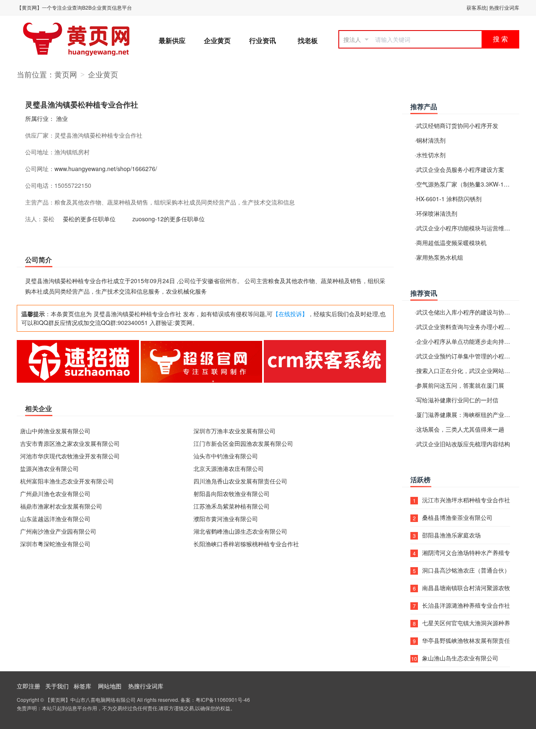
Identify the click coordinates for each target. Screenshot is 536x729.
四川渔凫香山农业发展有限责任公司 (240, 481)
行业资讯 (262, 40)
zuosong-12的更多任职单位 (168, 219)
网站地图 (109, 686)
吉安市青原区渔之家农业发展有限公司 (70, 443)
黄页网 (65, 74)
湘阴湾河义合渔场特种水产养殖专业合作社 (466, 552)
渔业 (62, 118)
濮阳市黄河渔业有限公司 (225, 518)
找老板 (308, 40)
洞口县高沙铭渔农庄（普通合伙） (466, 570)
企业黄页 (217, 40)
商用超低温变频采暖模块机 (451, 242)
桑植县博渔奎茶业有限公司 (457, 517)
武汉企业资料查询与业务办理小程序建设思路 (474, 326)
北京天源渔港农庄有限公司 (228, 468)
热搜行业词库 (504, 7)
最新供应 (172, 40)
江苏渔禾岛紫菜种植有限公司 (231, 506)
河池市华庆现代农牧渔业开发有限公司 (70, 456)
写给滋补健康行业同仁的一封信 (457, 400)
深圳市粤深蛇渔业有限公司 (55, 544)
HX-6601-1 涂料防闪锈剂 (449, 198)
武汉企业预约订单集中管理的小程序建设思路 (474, 356)
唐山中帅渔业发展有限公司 (55, 431)
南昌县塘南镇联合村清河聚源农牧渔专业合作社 (466, 587)
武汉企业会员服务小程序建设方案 (460, 169)
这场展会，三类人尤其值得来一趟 (460, 429)
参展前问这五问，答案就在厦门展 (460, 385)
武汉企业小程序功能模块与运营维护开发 (469, 228)
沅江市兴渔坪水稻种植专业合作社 (466, 500)
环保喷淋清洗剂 (436, 213)
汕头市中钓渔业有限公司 (225, 456)
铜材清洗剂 (431, 140)
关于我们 (57, 686)
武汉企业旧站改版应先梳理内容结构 (463, 444)
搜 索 (500, 39)
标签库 (82, 686)
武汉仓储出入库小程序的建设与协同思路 (469, 312)
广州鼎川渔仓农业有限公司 (55, 493)
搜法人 (352, 39)
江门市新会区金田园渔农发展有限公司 (243, 443)
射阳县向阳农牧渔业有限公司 (231, 493)
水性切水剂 (431, 155)
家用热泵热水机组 (439, 257)
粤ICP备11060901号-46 (223, 699)
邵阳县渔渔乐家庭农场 (451, 535)
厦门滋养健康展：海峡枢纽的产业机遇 (466, 414)
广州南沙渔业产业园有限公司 (58, 531)
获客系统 (476, 7)
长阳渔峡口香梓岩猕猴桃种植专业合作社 (246, 544)
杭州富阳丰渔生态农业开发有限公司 (67, 481)
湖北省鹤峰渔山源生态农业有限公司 (240, 531)
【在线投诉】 (290, 314)
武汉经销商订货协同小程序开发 (457, 125)
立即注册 (28, 686)
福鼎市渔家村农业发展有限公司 (61, 506)
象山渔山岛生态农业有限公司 (460, 658)
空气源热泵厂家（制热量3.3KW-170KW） (471, 184)
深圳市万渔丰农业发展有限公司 (234, 431)
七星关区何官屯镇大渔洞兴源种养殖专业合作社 (466, 623)
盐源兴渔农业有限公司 (49, 468)
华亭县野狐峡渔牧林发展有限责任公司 (466, 640)
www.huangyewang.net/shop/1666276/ (105, 168)
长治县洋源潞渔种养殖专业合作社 (466, 605)
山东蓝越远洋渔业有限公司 (55, 518)
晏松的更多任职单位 (89, 219)
